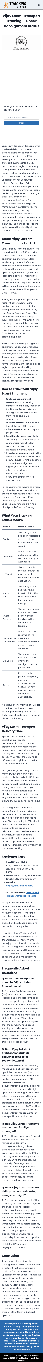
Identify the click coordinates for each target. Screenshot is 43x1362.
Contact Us (34, 1355)
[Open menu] (39, 5)
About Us (13, 1355)
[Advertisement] (21, 76)
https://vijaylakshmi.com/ (19, 885)
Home (6, 1355)
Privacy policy (23, 1355)
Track (21, 123)
